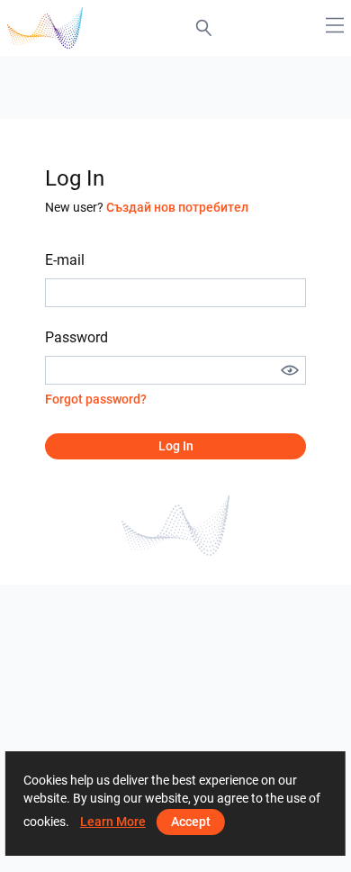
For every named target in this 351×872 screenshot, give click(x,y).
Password (76, 337)
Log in (176, 446)
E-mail (65, 259)
